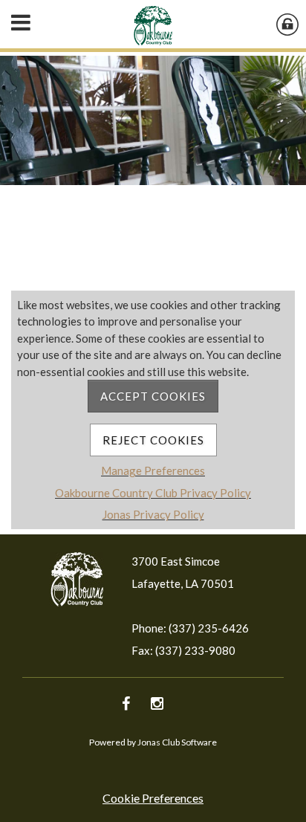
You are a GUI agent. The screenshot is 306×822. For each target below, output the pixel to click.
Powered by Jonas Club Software (153, 742)
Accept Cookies (153, 396)
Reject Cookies (153, 440)
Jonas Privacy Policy (153, 514)
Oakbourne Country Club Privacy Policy (153, 492)
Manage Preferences (153, 470)
